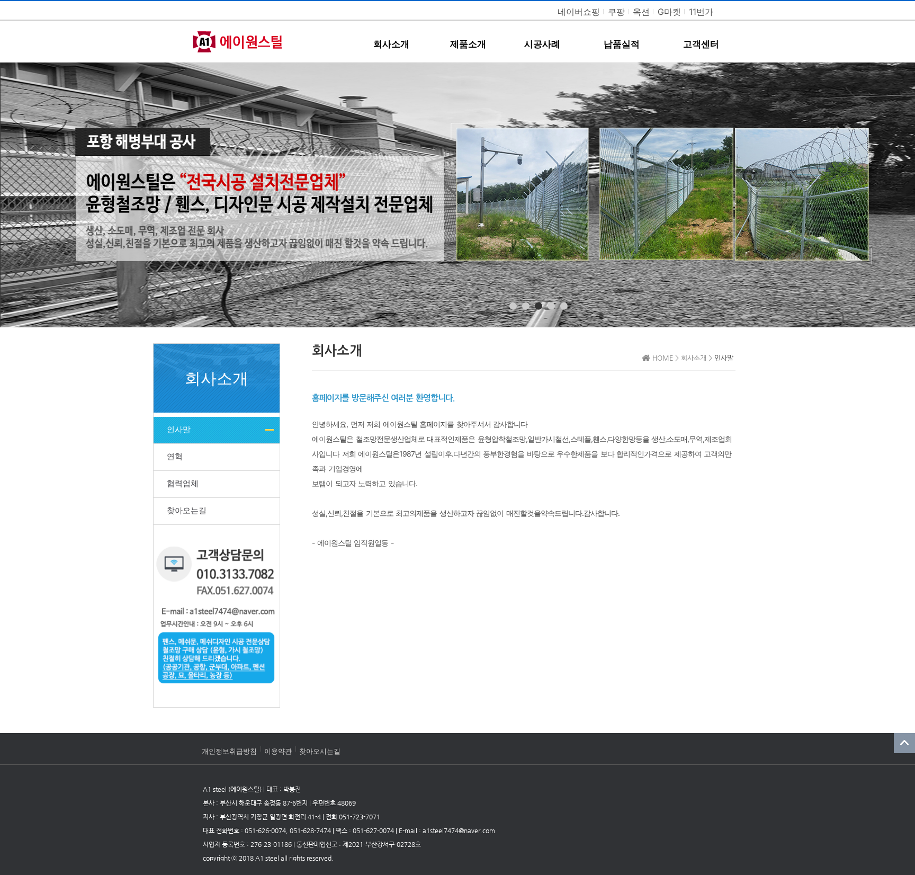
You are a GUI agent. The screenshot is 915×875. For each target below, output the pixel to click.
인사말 (179, 429)
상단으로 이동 (899, 859)
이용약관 (278, 751)
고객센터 (701, 44)
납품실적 (622, 44)
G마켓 (669, 11)
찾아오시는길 (319, 751)
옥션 (641, 11)
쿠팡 (616, 11)
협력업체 (183, 483)
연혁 (175, 456)
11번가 (701, 11)
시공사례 (542, 44)
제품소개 (468, 44)
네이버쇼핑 (579, 11)
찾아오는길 (187, 510)
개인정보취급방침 (229, 751)
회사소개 (391, 44)
